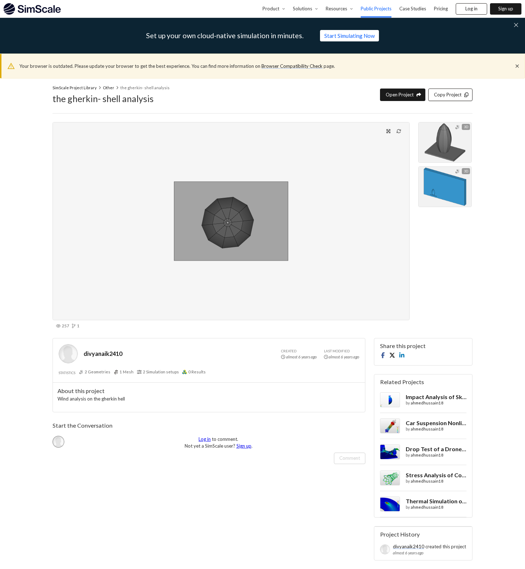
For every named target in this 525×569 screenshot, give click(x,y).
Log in (471, 8)
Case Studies (412, 8)
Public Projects (376, 8)
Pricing (441, 8)
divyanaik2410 (103, 353)
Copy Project (447, 94)
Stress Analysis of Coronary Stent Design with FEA (436, 475)
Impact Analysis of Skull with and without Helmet (436, 396)
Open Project (400, 94)
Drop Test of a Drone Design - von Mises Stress (436, 448)
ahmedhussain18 (427, 403)
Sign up (505, 8)
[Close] (517, 66)
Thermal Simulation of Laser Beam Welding (436, 501)
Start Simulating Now (349, 35)
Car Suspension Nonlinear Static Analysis (436, 422)
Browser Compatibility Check (291, 66)
